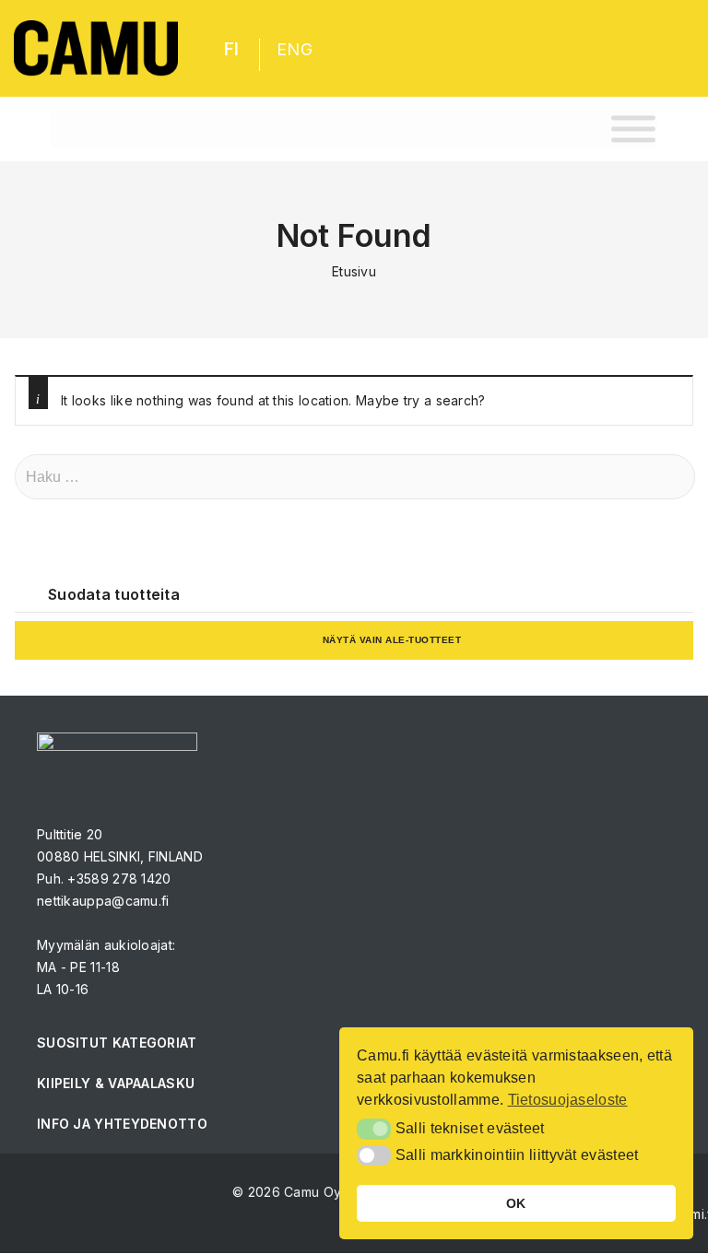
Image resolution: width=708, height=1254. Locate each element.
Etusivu (354, 271)
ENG (295, 49)
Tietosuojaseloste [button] (568, 1100)
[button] (374, 1129)
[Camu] (96, 48)
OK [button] (516, 1203)
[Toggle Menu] (633, 128)
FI (232, 49)
